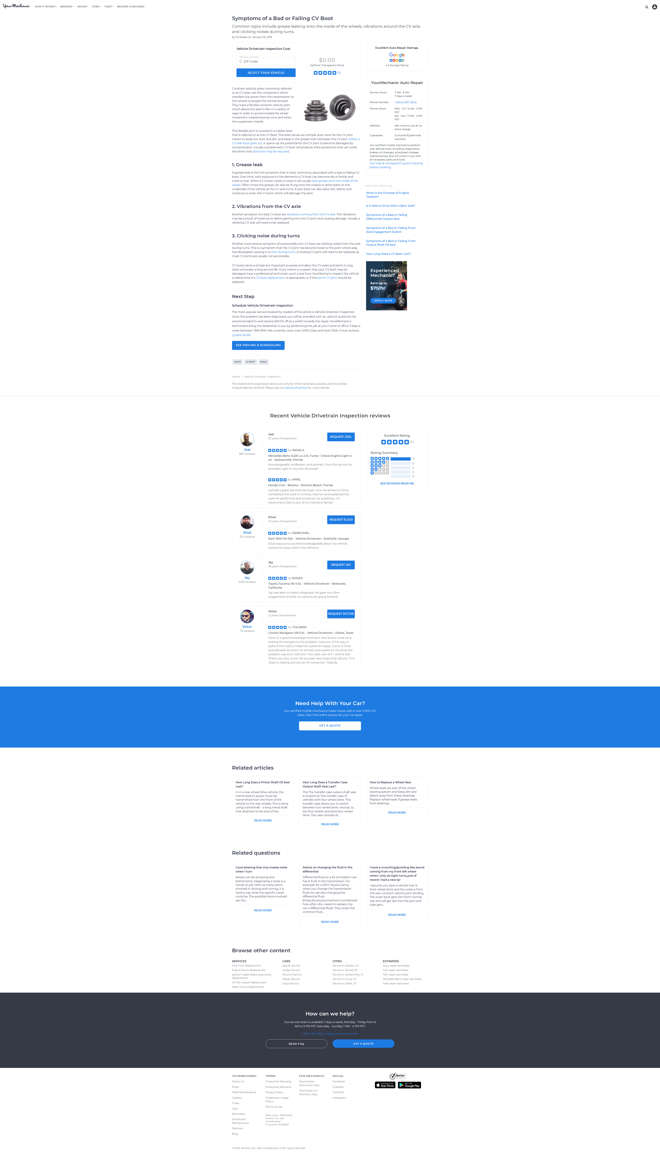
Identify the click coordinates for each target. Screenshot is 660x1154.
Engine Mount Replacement (249, 970)
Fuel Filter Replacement (246, 965)
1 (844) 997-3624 (406, 102)
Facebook (339, 1081)
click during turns (283, 252)
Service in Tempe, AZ (345, 970)
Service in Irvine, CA (344, 979)
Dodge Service (291, 970)
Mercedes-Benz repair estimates (402, 979)
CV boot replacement (270, 277)
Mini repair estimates (395, 974)
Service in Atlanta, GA (346, 965)
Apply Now (383, 300)
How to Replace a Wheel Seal (390, 782)
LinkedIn (338, 1087)
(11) (339, 72)
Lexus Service (290, 983)
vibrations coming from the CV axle (311, 214)
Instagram (339, 1097)
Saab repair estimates (396, 983)
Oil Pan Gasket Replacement (249, 982)
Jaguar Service (291, 965)
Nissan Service (291, 979)
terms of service (296, 387)
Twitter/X (338, 1092)
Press (235, 1087)
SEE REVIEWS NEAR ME (397, 483)
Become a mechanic (131, 6)
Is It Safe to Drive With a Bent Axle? (390, 205)
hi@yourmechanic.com (342, 1033)
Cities (235, 1103)
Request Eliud (341, 519)
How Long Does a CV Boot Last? (388, 254)
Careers (237, 1097)
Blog (235, 1133)
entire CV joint (327, 277)
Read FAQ (296, 1043)
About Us (238, 1081)
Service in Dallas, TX (344, 983)
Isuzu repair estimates (396, 965)
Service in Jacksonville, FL (348, 974)
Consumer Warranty (279, 1081)
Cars (235, 1108)
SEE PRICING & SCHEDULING (258, 345)
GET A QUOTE (330, 725)
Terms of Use (274, 1106)
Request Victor (341, 613)
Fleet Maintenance (244, 1092)
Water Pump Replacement (248, 987)
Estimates (238, 1114)
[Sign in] (654, 7)
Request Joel (341, 436)
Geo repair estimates (395, 970)
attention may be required (271, 151)
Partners (237, 1128)
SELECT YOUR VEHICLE (266, 72)
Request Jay (341, 564)
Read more (263, 820)
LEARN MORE (241, 335)
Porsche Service (292, 974)
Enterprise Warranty (279, 1087)
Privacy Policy (274, 1092)
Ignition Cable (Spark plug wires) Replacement (251, 976)
